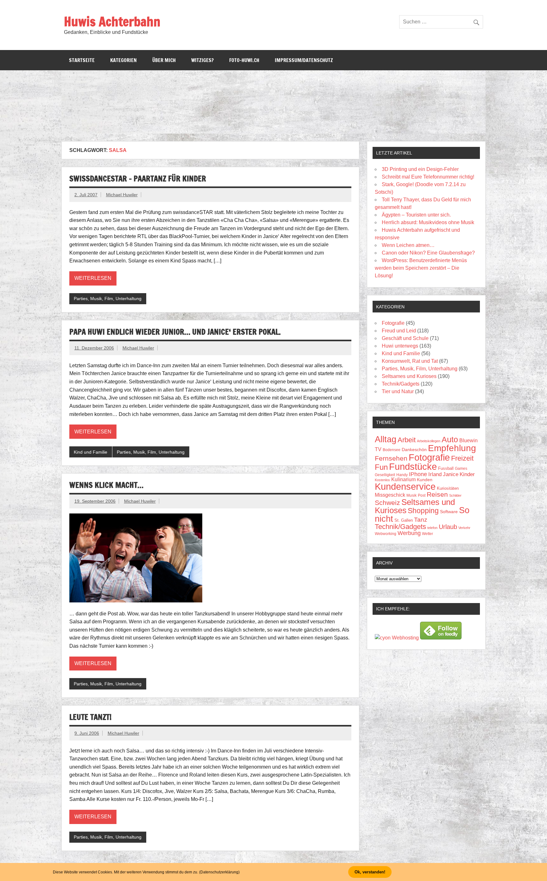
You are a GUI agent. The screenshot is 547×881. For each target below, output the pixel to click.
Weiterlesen (92, 278)
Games (461, 468)
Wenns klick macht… (106, 485)
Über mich (164, 60)
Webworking (385, 534)
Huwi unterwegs (400, 346)
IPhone (418, 474)
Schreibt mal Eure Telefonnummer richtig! (428, 176)
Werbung (409, 533)
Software (449, 511)
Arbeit (407, 440)
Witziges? (202, 60)
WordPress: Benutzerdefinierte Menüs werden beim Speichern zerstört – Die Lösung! (421, 268)
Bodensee (391, 450)
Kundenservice (405, 486)
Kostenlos (382, 480)
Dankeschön (414, 449)
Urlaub (448, 526)
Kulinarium (403, 479)
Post (421, 495)
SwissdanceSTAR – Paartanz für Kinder (137, 178)
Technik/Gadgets (400, 384)
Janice (450, 474)
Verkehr (464, 528)
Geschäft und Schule (405, 338)
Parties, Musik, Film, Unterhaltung (107, 298)
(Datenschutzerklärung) (219, 872)
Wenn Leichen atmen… (408, 245)
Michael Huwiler (122, 194)
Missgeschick (390, 495)
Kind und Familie (90, 452)
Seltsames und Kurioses (409, 376)
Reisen (437, 494)
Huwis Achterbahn (112, 21)
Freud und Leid (399, 330)
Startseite (82, 60)
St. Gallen (403, 520)
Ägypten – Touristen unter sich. (416, 214)
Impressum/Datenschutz (304, 60)
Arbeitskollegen (428, 441)
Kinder (467, 474)
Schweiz (387, 502)
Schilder (455, 495)
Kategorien (123, 60)
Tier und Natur (398, 391)
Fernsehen (391, 458)
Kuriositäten (448, 488)
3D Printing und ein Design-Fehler (420, 169)
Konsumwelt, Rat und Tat (410, 361)
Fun (381, 467)
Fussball (446, 468)
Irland (435, 474)
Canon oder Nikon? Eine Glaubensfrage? (428, 252)
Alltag (385, 439)
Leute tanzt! (90, 717)
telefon (432, 528)
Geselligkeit (385, 475)
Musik (411, 495)
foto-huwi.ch (244, 60)
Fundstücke (413, 466)
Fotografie (393, 323)
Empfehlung (452, 448)
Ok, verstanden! (370, 872)
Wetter (427, 534)
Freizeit (462, 458)
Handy (402, 475)
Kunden (424, 479)
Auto (450, 439)
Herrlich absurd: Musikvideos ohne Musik (428, 222)
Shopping (423, 511)
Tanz (420, 519)
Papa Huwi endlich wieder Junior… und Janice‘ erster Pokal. (175, 331)
